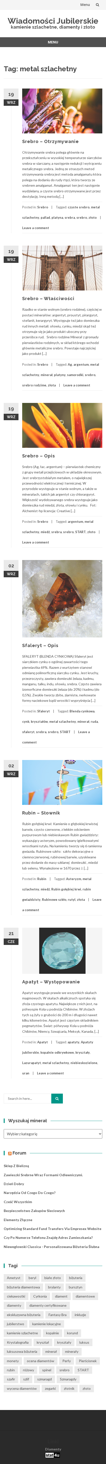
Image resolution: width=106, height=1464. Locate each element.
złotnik (69, 1388)
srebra (70, 217)
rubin (11, 1370)
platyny (60, 375)
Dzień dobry (14, 1184)
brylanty (54, 1287)
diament (61, 1296)
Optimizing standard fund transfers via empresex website (52, 1229)
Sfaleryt (43, 711)
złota (52, 385)
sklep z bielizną (16, 1166)
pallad (45, 217)
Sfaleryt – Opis (40, 645)
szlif (26, 1379)
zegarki (50, 1388)
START (80, 532)
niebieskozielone (84, 1063)
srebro (81, 217)
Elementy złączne (18, 1220)
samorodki (75, 375)
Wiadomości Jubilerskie (53, 20)
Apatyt (42, 1042)
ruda (94, 721)
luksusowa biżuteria (22, 1351)
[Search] (57, 1098)
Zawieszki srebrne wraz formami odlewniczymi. (43, 1175)
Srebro (42, 207)
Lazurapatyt (31, 1063)
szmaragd (44, 1379)
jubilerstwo (15, 1324)
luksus (84, 1342)
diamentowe (85, 1296)
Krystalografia (18, 1342)
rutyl (71, 900)
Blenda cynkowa (82, 711)
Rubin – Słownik (41, 812)
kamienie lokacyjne (46, 1324)
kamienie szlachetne (22, 1333)
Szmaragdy (68, 1379)
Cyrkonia (40, 1296)
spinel (46, 1370)
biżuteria (75, 1278)
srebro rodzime (34, 385)
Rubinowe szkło (54, 900)
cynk (25, 721)
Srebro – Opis (38, 455)
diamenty (14, 1305)
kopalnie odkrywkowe (57, 1052)
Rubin (41, 879)
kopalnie (52, 1333)
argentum (81, 364)
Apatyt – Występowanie (51, 981)
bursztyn (75, 1287)
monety (13, 1361)
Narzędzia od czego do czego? (29, 1193)
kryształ (43, 1342)
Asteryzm (73, 879)
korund (72, 1333)
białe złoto (52, 1278)
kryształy (82, 1052)
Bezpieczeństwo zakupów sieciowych (34, 1211)
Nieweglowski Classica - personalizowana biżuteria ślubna (51, 1247)
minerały (71, 1351)
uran (25, 1073)
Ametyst (13, 1278)
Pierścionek (88, 1361)
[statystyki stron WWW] (52, 1455)
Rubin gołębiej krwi (66, 889)
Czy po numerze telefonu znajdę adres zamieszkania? (48, 1237)
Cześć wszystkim (18, 1202)
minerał (47, 375)
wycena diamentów (22, 1388)
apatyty (73, 1042)
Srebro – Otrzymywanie (50, 141)
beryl (32, 1278)
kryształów (39, 721)
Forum (19, 1153)
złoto (92, 217)
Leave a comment (35, 228)
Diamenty (53, 1449)
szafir (11, 1379)
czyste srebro (78, 207)
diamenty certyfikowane (48, 1305)
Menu (85, 4)
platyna (57, 217)
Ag (70, 364)
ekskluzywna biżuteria (23, 1315)
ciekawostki (16, 1296)
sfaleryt (28, 732)
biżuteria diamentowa (23, 1287)
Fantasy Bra (58, 1315)
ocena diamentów (40, 1361)
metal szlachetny (62, 721)
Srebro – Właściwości (48, 298)
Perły (66, 1361)
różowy (28, 1370)
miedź (45, 532)
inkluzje (80, 1315)
